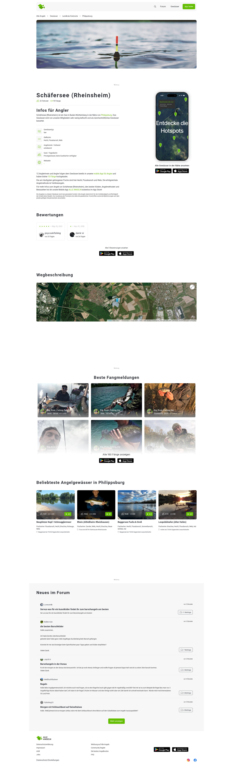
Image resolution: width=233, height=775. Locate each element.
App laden (189, 6)
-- (44, 164)
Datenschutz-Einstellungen (47, 760)
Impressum (40, 748)
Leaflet (110, 320)
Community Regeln (98, 748)
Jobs (38, 755)
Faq (92, 755)
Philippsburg (106, 115)
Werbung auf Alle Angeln (100, 744)
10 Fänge (52, 176)
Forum (163, 6)
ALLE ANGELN (75, 190)
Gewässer (175, 6)
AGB (38, 751)
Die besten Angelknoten (100, 751)
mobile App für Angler (103, 173)
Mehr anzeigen (116, 721)
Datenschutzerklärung (44, 744)
